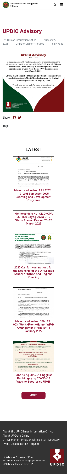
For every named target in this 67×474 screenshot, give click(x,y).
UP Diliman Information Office (18, 457)
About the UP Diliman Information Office (28, 431)
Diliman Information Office (21, 40)
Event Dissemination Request (21, 444)
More (33, 395)
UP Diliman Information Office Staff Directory (31, 439)
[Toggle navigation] (62, 4)
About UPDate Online (16, 435)
